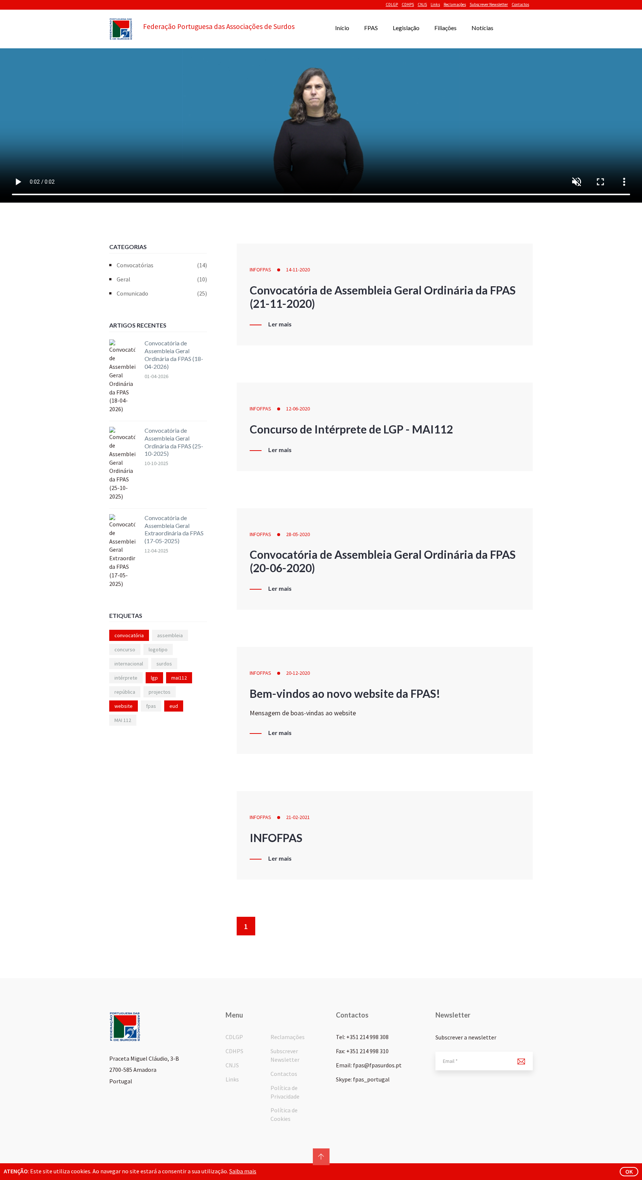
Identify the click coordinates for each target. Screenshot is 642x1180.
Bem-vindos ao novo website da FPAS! (345, 693)
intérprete (125, 677)
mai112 (179, 677)
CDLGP (392, 4)
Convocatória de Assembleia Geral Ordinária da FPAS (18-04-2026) (174, 354)
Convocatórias (162, 265)
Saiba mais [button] (242, 1171)
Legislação (406, 27)
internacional (128, 663)
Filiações (445, 27)
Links (435, 4)
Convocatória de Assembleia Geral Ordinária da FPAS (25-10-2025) (174, 442)
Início (342, 27)
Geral (162, 279)
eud (173, 706)
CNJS (422, 4)
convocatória (129, 635)
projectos (160, 692)
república (124, 692)
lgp (154, 677)
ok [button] (629, 1171)
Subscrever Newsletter (489, 4)
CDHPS (408, 4)
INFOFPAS (260, 269)
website (123, 706)
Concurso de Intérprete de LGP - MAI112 (351, 429)
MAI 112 (122, 720)
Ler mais (280, 324)
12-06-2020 (298, 408)
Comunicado (162, 293)
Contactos (520, 4)
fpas (151, 706)
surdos (164, 663)
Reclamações (455, 4)
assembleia (170, 635)
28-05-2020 (298, 534)
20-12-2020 (298, 673)
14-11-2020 (298, 269)
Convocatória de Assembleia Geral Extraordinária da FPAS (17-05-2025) (174, 529)
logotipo (158, 649)
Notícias (482, 27)
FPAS (371, 27)
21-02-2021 (298, 817)
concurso (124, 649)
